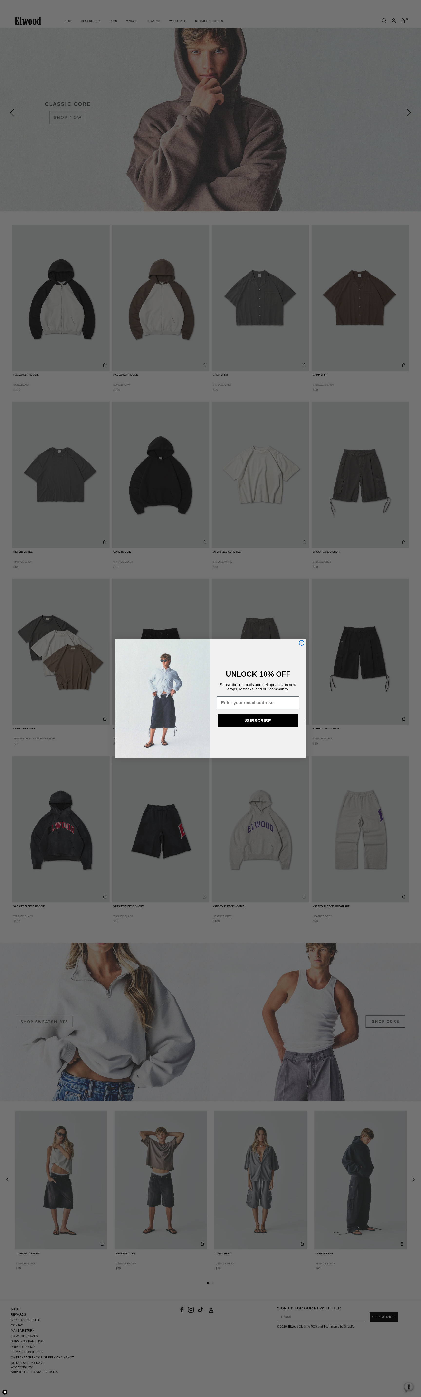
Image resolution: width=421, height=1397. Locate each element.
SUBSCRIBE (258, 720)
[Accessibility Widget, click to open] (4, 1392)
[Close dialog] (301, 642)
